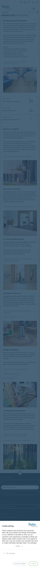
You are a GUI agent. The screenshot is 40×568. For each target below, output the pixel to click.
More (18, 546)
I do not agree (19, 564)
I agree (33, 564)
